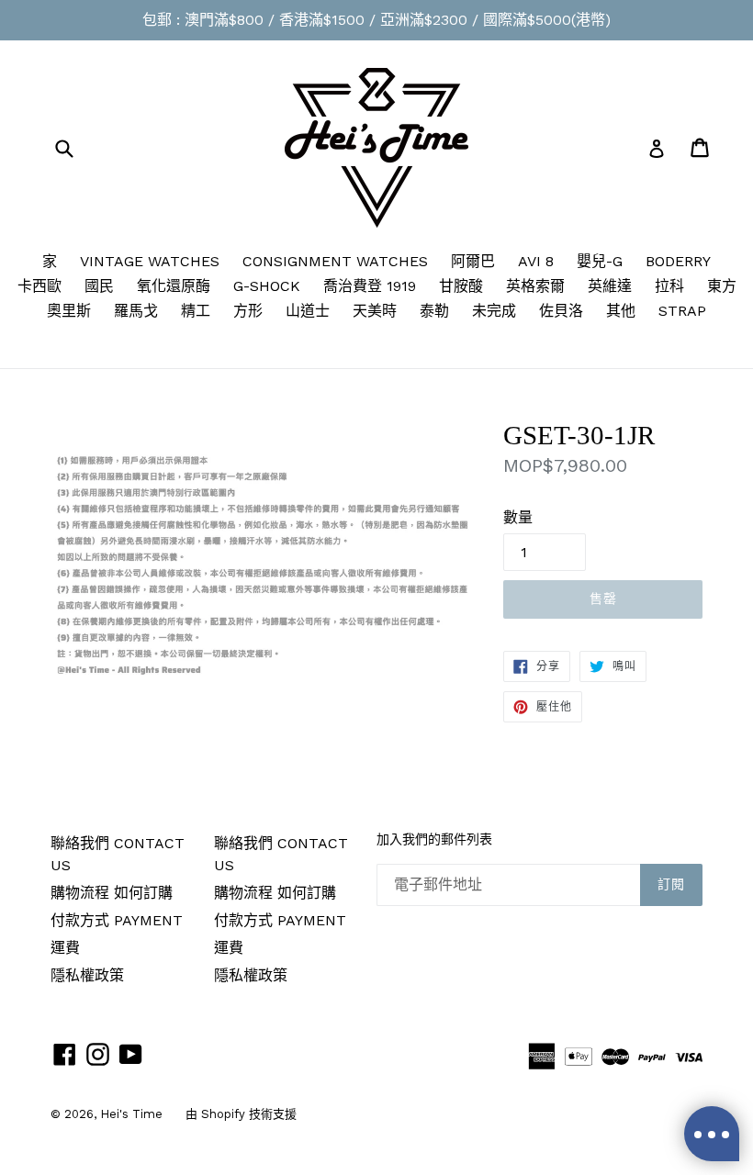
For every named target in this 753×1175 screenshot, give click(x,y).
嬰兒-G (600, 261)
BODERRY (678, 261)
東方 (721, 286)
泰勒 (434, 310)
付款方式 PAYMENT (117, 920)
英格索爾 (535, 286)
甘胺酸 (461, 286)
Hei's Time (131, 1114)
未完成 (494, 310)
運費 (65, 948)
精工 (195, 310)
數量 (518, 517)
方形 (248, 310)
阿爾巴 (473, 261)
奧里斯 (69, 310)
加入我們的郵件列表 (434, 839)
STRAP (682, 310)
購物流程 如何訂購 (112, 892)
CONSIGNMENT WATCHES (335, 261)
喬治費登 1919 (369, 286)
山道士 (308, 310)
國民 (99, 286)
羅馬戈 (136, 310)
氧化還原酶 (173, 286)
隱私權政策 (87, 975)
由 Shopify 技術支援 (241, 1114)
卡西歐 (39, 286)
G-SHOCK (266, 286)
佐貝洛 (561, 310)
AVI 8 (536, 261)
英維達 (610, 286)
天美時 (375, 310)
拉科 (669, 286)
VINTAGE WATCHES (149, 261)
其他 (620, 310)
